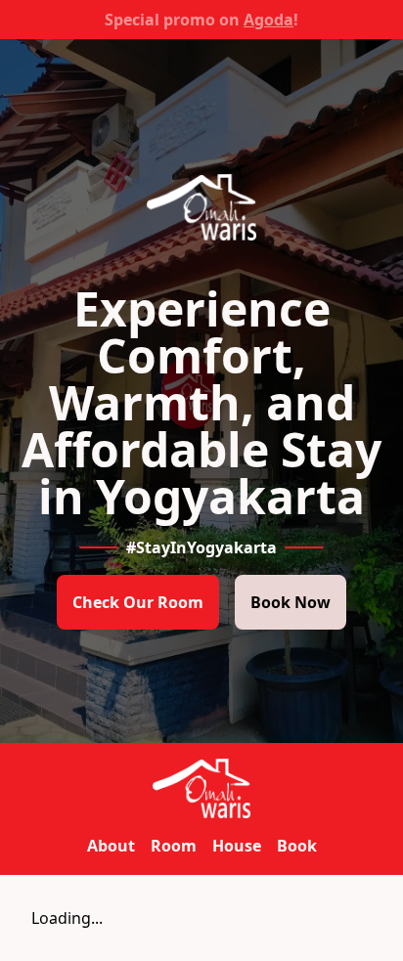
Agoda (268, 19)
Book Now (290, 602)
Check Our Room (137, 602)
